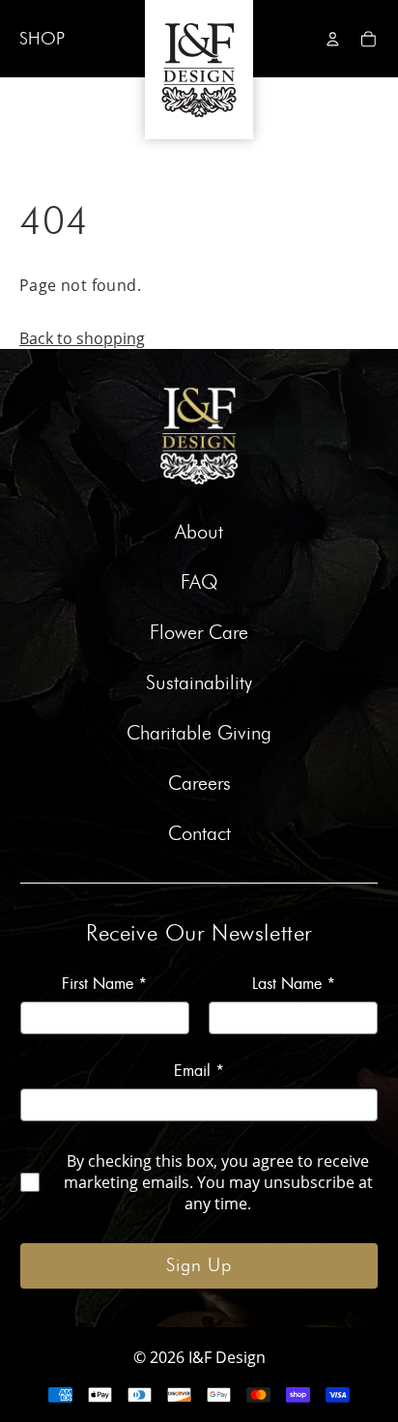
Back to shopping (82, 338)
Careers (199, 784)
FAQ (199, 583)
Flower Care (199, 633)
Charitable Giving (199, 733)
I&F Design (227, 1357)
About (199, 532)
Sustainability (199, 683)
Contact (199, 834)
